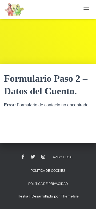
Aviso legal (63, 157)
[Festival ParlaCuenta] (16, 9)
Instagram (43, 157)
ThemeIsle (70, 196)
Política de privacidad (48, 184)
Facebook (23, 157)
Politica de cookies (48, 171)
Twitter (33, 157)
